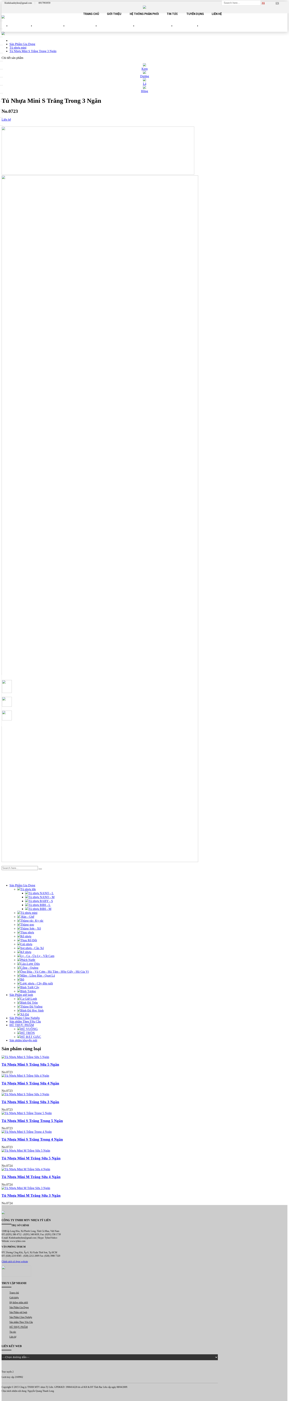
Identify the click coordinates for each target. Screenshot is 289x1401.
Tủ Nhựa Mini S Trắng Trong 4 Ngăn (32, 1139)
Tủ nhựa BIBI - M (39, 909)
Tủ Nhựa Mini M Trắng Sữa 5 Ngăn (31, 1158)
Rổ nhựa (25, 936)
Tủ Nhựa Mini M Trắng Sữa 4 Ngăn (31, 1177)
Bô (22, 979)
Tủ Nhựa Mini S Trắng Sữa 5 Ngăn (30, 1064)
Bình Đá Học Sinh (32, 1010)
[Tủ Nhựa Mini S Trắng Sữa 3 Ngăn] (144, 1094)
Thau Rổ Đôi (28, 940)
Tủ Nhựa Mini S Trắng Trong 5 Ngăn (32, 1121)
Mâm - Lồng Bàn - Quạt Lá (37, 975)
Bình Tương (28, 991)
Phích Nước (27, 960)
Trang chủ (91, 13)
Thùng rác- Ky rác (31, 920)
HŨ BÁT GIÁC (30, 1036)
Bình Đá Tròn (29, 1002)
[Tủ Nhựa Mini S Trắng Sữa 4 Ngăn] (144, 1075)
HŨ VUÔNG (29, 1029)
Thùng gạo (27, 924)
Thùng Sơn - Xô (30, 928)
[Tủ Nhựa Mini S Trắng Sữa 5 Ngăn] (144, 1057)
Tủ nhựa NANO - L (41, 893)
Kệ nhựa (25, 952)
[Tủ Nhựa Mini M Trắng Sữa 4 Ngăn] (144, 1169)
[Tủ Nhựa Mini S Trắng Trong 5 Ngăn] (144, 1113)
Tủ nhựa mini (28, 912)
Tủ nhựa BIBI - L (39, 905)
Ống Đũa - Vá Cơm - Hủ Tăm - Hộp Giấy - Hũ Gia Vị (54, 971)
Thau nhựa (27, 932)
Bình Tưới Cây (29, 987)
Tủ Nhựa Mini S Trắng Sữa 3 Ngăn (30, 1102)
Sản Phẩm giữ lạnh (82, 29)
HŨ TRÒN (27, 1033)
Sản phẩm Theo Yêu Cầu (155, 29)
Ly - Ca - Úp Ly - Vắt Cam (37, 956)
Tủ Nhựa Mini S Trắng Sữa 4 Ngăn (30, 1083)
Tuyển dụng (195, 13)
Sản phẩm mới (22, 29)
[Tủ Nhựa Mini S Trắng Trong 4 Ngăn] (144, 1132)
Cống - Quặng (29, 967)
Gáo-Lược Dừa (30, 963)
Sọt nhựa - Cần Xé (32, 948)
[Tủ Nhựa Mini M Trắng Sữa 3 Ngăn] (144, 1188)
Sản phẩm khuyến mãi (23, 1040)
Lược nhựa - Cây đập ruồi (36, 983)
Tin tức (172, 13)
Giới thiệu (114, 13)
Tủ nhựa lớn (28, 889)
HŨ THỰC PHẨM (187, 29)
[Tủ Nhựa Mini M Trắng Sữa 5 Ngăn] (144, 1150)
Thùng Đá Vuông (31, 1006)
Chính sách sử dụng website (15, 1261)
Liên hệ (217, 13)
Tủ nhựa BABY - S (40, 901)
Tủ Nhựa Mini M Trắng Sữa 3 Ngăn (31, 1195)
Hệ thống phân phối (144, 13)
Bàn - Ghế (27, 916)
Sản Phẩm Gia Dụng (50, 29)
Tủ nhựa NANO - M (41, 897)
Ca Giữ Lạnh (28, 998)
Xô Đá (24, 1014)
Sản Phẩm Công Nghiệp (117, 29)
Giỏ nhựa (26, 944)
